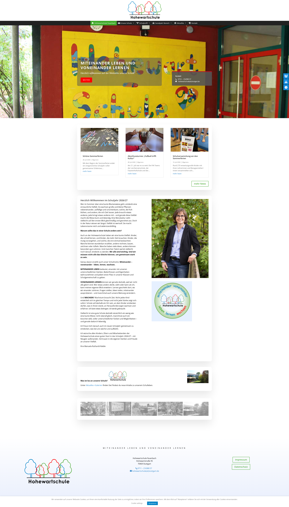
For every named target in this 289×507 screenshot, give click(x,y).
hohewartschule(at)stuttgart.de (189, 81)
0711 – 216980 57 (184, 79)
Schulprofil (143, 23)
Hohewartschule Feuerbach (105, 23)
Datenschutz (241, 466)
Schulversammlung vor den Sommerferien (185, 157)
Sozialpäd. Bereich (162, 23)
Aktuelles (180, 23)
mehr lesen (87, 171)
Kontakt (194, 23)
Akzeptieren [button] (152, 503)
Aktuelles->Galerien (94, 385)
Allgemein (95, 160)
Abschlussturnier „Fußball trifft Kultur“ (142, 157)
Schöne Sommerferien (93, 156)
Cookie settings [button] (137, 503)
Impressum (241, 459)
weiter (86, 80)
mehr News (200, 183)
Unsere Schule (126, 23)
